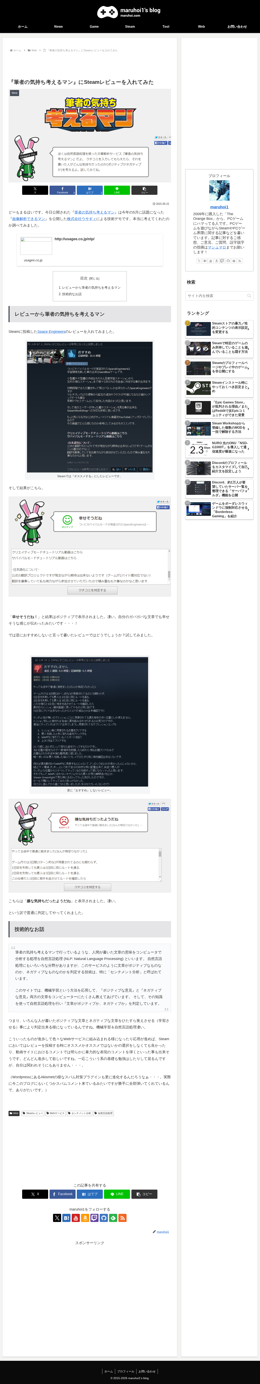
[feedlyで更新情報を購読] (113, 1218)
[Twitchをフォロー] (94, 1218)
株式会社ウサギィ (81, 219)
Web (15, 1113)
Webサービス (57, 1113)
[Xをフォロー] (57, 1218)
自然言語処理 (105, 1113)
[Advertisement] (90, 64)
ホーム (108, 1371)
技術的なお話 (72, 294)
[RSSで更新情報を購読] (122, 1218)
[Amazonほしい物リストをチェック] (85, 1218)
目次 (84, 278)
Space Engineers (51, 332)
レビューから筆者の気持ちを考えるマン (91, 287)
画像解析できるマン (28, 219)
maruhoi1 (219, 207)
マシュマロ (217, 247)
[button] (144, 190)
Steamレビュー (34, 1113)
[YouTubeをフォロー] (76, 1218)
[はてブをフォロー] (66, 1218)
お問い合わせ (147, 1371)
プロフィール (125, 1371)
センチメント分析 (81, 1113)
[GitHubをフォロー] (104, 1218)
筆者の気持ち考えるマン (94, 212)
